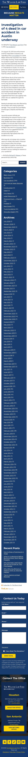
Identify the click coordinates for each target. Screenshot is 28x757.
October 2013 (8, 475)
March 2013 (8, 495)
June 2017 (7, 372)
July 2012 (7, 517)
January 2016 (8, 406)
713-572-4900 (15, 703)
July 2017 (7, 369)
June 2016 (7, 392)
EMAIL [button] (15, 7)
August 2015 (8, 420)
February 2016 (9, 403)
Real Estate (8, 206)
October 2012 (8, 509)
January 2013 (8, 501)
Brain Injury (8, 175)
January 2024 (8, 244)
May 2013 (7, 489)
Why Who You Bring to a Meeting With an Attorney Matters (13, 570)
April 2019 (7, 347)
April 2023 (7, 255)
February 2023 (9, 258)
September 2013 (9, 478)
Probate (6, 203)
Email (4, 613)
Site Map (12, 752)
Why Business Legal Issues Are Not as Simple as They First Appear (13, 564)
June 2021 (7, 299)
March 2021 (8, 308)
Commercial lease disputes (13, 183)
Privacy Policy (20, 752)
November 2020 (9, 316)
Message (5, 630)
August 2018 (8, 355)
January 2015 (8, 434)
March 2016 (8, 400)
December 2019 (9, 333)
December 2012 (9, 503)
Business (7, 178)
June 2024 (7, 235)
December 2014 (9, 436)
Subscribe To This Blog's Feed (12, 585)
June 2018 (7, 358)
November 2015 (9, 411)
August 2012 (8, 514)
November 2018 (9, 353)
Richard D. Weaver (15, 155)
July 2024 (7, 233)
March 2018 (8, 361)
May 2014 (7, 456)
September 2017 (9, 366)
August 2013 (8, 481)
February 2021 (9, 311)
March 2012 (8, 528)
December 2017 (9, 364)
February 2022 (9, 280)
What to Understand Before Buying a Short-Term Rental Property (13, 558)
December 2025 (9, 227)
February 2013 (9, 498)
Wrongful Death (9, 212)
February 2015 (8, 431)
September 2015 (9, 417)
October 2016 (8, 383)
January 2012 (8, 534)
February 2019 (9, 350)
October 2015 (8, 414)
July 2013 (7, 484)
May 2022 (7, 272)
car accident (16, 55)
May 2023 (7, 252)
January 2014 (8, 467)
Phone (4, 621)
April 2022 (7, 274)
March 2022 (8, 277)
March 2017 (8, 375)
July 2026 (7, 221)
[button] (4, 6)
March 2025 (8, 230)
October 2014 (8, 442)
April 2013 (7, 492)
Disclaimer (5, 647)
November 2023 (9, 246)
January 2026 (8, 224)
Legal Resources (9, 196)
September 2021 (9, 291)
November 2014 (9, 439)
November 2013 (9, 473)
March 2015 (8, 428)
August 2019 (8, 339)
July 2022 (7, 266)
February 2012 (9, 531)
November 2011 (9, 540)
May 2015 (7, 422)
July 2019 (7, 341)
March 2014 (8, 461)
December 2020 (9, 313)
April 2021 (7, 305)
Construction (8, 188)
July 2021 (7, 297)
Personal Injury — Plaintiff (13, 199)
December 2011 (9, 537)
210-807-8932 (14, 724)
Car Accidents (10, 47)
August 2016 (8, 386)
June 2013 (7, 487)
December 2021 (9, 286)
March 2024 (8, 241)
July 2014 (7, 450)
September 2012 (9, 512)
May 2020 (7, 325)
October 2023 (8, 249)
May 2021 (7, 302)
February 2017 (9, 378)
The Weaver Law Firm (16, 45)
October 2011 (8, 542)
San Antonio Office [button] (14, 728)
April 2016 (7, 397)
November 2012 (9, 506)
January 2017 (8, 380)
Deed (6, 191)
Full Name (5, 604)
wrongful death (21, 127)
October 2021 (8, 288)
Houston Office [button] (14, 707)
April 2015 (7, 425)
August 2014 (8, 448)
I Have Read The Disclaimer (15, 651)
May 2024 (7, 238)
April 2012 (7, 526)
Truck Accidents (9, 209)
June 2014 (7, 453)
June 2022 (7, 269)
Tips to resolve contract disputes (12, 576)
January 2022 (8, 283)
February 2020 (9, 330)
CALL (24, 7)
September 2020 (10, 319)
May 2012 (7, 523)
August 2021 (8, 294)
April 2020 (7, 327)
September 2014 (9, 445)
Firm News (7, 193)
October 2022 (8, 263)
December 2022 (9, 260)
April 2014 (7, 459)
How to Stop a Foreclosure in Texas (14, 553)
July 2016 (7, 389)
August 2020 (8, 322)
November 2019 (9, 336)
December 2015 (9, 408)
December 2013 (9, 470)
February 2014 (9, 464)
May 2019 (7, 344)
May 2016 (7, 394)
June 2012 (7, 520)
